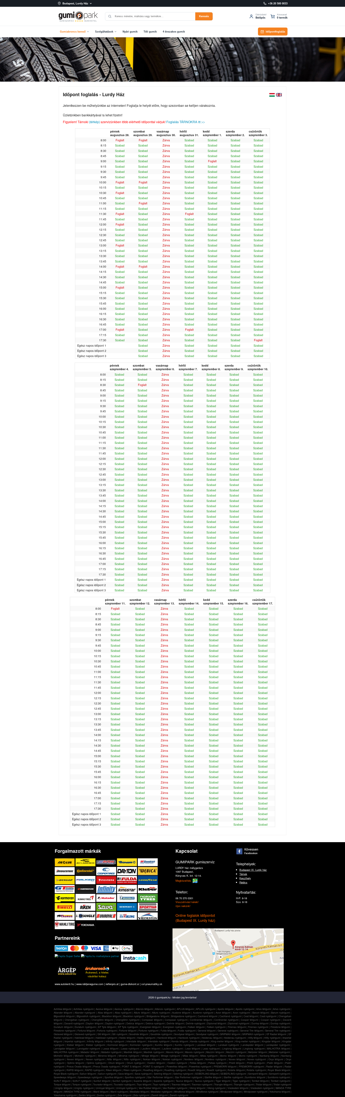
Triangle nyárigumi (244, 1084)
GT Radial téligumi (276, 1034)
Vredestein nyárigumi (262, 1088)
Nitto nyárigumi (132, 1059)
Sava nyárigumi (143, 1073)
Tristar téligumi (264, 1084)
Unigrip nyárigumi (83, 1088)
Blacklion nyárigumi (134, 1016)
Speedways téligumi (65, 1077)
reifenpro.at (112, 984)
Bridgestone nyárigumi (183, 1016)
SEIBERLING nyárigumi (233, 1073)
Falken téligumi (196, 1027)
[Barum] (127, 862)
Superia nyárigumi (164, 1080)
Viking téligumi (197, 1088)
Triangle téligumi (223, 1084)
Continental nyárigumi (226, 1019)
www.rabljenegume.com (89, 984)
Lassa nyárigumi (130, 1048)
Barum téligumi (260, 1012)
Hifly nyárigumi (272, 1037)
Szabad (189, 140)
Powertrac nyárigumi (200, 1066)
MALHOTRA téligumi (278, 1048)
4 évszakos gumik (174, 31)
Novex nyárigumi (256, 1059)
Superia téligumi (143, 1080)
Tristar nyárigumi (282, 1084)
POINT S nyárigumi (153, 1066)
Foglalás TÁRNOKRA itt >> (185, 122)
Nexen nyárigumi (95, 1059)
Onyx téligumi (275, 1059)
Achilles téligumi (63, 1009)
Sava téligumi (125, 1073)
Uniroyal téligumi (105, 1088)
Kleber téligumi (75, 1045)
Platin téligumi (275, 1062)
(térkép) (94, 122)
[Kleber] (148, 889)
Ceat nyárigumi (268, 1016)
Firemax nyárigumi (258, 1027)
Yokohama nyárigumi (65, 1095)
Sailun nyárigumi (107, 1073)
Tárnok (243, 874)
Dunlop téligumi (260, 1023)
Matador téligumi (90, 1052)
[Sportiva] (148, 907)
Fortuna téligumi (86, 1030)
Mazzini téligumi (215, 1052)
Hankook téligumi (166, 1037)
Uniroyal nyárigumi (126, 1088)
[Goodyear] (148, 880)
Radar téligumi (274, 1066)
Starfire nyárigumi (233, 1077)
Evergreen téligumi (150, 1027)
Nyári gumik (130, 31)
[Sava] (106, 907)
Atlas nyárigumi (123, 1012)
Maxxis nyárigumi (194, 1052)
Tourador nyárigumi (124, 1084)
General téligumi (207, 1030)
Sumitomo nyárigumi (279, 1077)
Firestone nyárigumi (64, 1030)
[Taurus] (65, 916)
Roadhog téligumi (153, 1070)
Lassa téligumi (111, 1048)
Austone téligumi (181, 1012)
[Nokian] (148, 898)
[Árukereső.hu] (97, 968)
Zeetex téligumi (86, 1095)
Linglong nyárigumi (254, 1048)
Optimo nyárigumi (96, 1062)
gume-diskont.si (130, 984)
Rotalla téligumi (236, 1070)
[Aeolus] (65, 862)
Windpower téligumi (231, 1091)
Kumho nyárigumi (184, 1045)
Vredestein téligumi (237, 1088)
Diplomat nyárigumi (238, 1023)
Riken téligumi (113, 1070)
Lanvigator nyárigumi (88, 1048)
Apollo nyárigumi (245, 1009)
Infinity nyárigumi (115, 1041)
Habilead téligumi (84, 1037)
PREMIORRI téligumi (225, 1066)
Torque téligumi (62, 1084)
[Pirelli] (65, 907)
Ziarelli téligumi (159, 1095)
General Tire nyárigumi (277, 1030)
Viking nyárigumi (216, 1088)
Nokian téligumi (151, 1059)
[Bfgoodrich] (148, 862)
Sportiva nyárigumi (135, 1077)
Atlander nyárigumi (84, 1012)
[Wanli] (65, 925)
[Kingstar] (127, 889)
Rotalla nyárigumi (256, 1070)
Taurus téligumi (184, 1080)
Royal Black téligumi (279, 1070)
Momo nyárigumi (248, 1055)
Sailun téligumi (88, 1073)
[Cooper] (106, 871)
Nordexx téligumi (193, 1059)
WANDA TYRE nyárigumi (77, 1091)
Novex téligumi (237, 1059)
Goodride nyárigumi (161, 1034)
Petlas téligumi (198, 1062)
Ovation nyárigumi (177, 1062)
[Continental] (85, 871)
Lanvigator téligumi (64, 1048)
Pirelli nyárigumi (256, 1062)
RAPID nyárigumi (94, 1070)
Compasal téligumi (152, 1019)
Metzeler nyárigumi (279, 1052)
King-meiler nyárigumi (247, 1041)
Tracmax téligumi (181, 1084)
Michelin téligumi (63, 1055)
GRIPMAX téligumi (230, 1034)
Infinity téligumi (95, 1041)
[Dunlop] (65, 880)
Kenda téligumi (180, 1041)
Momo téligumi (228, 1055)
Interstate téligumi (136, 1041)
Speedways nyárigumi (90, 1077)
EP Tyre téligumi (107, 1027)
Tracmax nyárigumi (202, 1084)
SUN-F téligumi (62, 1080)
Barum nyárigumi (280, 1012)
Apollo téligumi (225, 1009)
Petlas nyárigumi (217, 1062)
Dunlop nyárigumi (280, 1023)
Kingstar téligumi (271, 1041)
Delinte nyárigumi (195, 1023)
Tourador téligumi (102, 1084)
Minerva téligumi (107, 1055)
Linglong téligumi (231, 1048)
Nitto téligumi (114, 1059)
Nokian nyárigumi (172, 1059)
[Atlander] (85, 862)
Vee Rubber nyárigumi (175, 1088)
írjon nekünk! (182, 906)
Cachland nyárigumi (230, 1016)
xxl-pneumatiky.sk (151, 984)
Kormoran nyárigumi (141, 1045)
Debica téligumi (134, 1023)
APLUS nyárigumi (205, 1009)
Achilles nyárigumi (83, 1009)
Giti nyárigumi (119, 1034)
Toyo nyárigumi (161, 1084)
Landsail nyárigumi (228, 1045)
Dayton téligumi (94, 1023)
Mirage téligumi (150, 1055)
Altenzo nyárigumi (165, 1009)
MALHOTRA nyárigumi (66, 1052)
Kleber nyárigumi (95, 1045)
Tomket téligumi (260, 1080)
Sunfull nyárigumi (122, 1080)
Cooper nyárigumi (271, 1019)
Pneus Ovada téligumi (79, 1066)
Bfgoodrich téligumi (64, 1016)
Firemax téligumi (237, 1027)
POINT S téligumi (131, 1066)
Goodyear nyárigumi (207, 1034)
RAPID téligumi (74, 1070)
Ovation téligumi (156, 1062)
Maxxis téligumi (174, 1052)
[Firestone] (106, 880)
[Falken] (85, 880)
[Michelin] (127, 898)
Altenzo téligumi (144, 1009)
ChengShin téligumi (102, 1019)
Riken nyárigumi (132, 1070)
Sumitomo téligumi (255, 1077)
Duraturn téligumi (63, 1027)
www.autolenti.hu (64, 984)
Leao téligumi (192, 1048)
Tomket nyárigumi (280, 1080)
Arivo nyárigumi (281, 1009)
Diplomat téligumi (216, 1023)
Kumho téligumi (163, 1045)
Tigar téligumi (222, 1080)
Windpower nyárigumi (256, 1091)
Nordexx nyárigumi (215, 1059)
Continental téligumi (201, 1019)
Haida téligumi (127, 1037)
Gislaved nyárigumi (84, 1034)
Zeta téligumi (124, 1095)
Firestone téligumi (280, 1027)
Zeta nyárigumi (141, 1095)
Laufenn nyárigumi (172, 1048)
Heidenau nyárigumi (235, 1037)
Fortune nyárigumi (149, 1030)
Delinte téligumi (175, 1023)
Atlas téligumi (105, 1012)
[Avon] (106, 862)
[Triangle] (85, 916)
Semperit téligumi (257, 1073)
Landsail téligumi (206, 1045)
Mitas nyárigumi (209, 1055)
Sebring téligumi (163, 1073)
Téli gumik (150, 31)
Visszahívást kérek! (187, 902)
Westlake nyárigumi (161, 1091)
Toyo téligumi (144, 1084)
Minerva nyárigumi (129, 1055)
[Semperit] (127, 907)
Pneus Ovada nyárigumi (106, 1066)
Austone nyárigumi (203, 1012)
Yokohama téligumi (279, 1091)
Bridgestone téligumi (158, 1016)
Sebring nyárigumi (183, 1073)
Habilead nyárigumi (106, 1037)
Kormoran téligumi (117, 1045)
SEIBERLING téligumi (207, 1073)
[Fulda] (127, 880)
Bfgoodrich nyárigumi (88, 1016)
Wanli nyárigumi (119, 1091)
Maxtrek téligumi (133, 1052)
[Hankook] (85, 889)
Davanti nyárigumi (74, 1023)
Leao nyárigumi (211, 1048)
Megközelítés (183, 880)
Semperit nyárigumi (279, 1073)
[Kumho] (85, 898)
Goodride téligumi (138, 1034)
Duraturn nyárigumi (85, 1027)
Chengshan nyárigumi (77, 1019)
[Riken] (85, 907)
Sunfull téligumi (101, 1080)
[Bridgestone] (65, 871)
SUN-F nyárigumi (81, 1080)
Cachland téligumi (207, 1016)
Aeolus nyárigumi (124, 1009)
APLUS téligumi (185, 1009)
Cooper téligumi (249, 1019)
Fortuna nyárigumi (107, 1030)
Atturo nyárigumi (161, 1012)
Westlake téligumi (139, 1091)
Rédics (243, 882)
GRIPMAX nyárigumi (253, 1034)
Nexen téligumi (75, 1059)
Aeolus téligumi (104, 1009)
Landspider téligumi (252, 1045)
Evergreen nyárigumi (174, 1027)
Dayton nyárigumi (114, 1023)
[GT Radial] (65, 889)
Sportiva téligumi (113, 1077)
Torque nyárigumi (81, 1084)
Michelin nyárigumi (85, 1055)
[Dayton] (127, 871)
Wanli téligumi (101, 1091)
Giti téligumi (103, 1034)
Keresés (204, 16)
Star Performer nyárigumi (188, 1077)
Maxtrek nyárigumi (154, 1052)
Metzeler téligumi (257, 1052)
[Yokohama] (85, 925)
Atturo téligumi (142, 1012)
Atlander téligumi (63, 1012)
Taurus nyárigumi (203, 1080)
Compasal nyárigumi (176, 1019)
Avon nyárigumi (241, 1012)
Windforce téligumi (184, 1091)
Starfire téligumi (213, 1077)
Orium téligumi (116, 1062)
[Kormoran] (65, 898)
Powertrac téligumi (177, 1066)
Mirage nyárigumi (170, 1055)
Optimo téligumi (75, 1062)
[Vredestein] (148, 916)
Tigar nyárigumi (241, 1080)
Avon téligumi (223, 1012)
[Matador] (106, 898)
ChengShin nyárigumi (128, 1019)
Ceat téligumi (251, 1016)
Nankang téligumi (269, 1055)
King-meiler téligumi (222, 1041)
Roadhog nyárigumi (175, 1070)
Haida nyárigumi (146, 1037)
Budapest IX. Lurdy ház (253, 870)
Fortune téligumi (128, 1030)
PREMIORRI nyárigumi (251, 1066)
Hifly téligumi (255, 1037)
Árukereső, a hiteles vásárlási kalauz (97, 974)
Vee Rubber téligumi (150, 1088)
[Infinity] (106, 889)
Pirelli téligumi (237, 1062)
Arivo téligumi (263, 1009)
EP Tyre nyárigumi (128, 1027)
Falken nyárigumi (216, 1027)
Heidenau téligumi (212, 1037)
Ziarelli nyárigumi (179, 1095)
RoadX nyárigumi (216, 1070)
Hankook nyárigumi (189, 1037)
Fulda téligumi (168, 1030)
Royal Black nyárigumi (66, 1073)
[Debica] (148, 871)
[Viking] (127, 916)
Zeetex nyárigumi (106, 1095)
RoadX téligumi (196, 1070)
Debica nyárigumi (155, 1023)
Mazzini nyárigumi (236, 1052)
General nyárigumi (228, 1030)
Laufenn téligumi (151, 1048)
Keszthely (245, 878)
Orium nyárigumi (136, 1062)
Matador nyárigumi (111, 1052)
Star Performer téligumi (160, 1077)
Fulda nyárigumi (187, 1030)
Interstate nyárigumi (159, 1041)
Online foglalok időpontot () (195, 918)
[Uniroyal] (106, 916)
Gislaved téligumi (63, 1034)
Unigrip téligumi (63, 1088)
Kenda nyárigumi (199, 1041)
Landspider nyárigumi (278, 1045)
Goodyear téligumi (184, 1034)
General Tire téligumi (251, 1030)
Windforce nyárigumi (207, 1091)
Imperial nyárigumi (74, 1041)
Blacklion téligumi (111, 1016)
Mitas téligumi (190, 1055)
